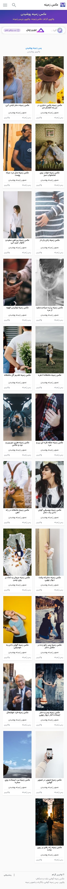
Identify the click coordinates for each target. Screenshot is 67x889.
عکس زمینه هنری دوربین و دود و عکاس (17, 444)
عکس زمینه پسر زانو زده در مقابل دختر (50, 646)
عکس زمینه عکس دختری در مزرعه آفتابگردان (49, 106)
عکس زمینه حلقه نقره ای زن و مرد (49, 444)
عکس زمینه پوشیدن (34, 14)
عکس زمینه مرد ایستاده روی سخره (17, 781)
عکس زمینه (51, 5)
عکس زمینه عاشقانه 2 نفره (49, 375)
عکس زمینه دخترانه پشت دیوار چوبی (50, 579)
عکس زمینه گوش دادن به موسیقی (17, 646)
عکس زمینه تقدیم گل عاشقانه (17, 375)
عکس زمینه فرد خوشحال (17, 712)
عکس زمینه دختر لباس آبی (17, 105)
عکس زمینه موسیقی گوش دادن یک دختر (49, 511)
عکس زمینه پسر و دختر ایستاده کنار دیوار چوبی (49, 713)
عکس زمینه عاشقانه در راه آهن (17, 511)
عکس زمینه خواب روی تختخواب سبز (50, 174)
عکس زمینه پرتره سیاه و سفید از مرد (49, 309)
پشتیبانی (8, 875)
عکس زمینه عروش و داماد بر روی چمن (17, 579)
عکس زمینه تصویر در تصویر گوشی (50, 781)
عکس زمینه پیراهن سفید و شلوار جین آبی (17, 241)
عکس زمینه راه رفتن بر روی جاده (49, 848)
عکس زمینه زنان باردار (50, 240)
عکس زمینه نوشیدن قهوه (17, 308)
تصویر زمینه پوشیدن (50, 112)
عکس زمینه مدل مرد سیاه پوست (17, 174)
